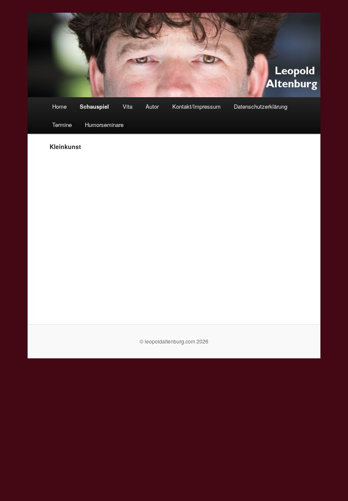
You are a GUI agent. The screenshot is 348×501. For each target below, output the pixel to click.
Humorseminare (104, 125)
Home (59, 106)
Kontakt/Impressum (196, 106)
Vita (127, 106)
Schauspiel (94, 106)
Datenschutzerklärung (260, 106)
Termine (62, 125)
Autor (152, 106)
